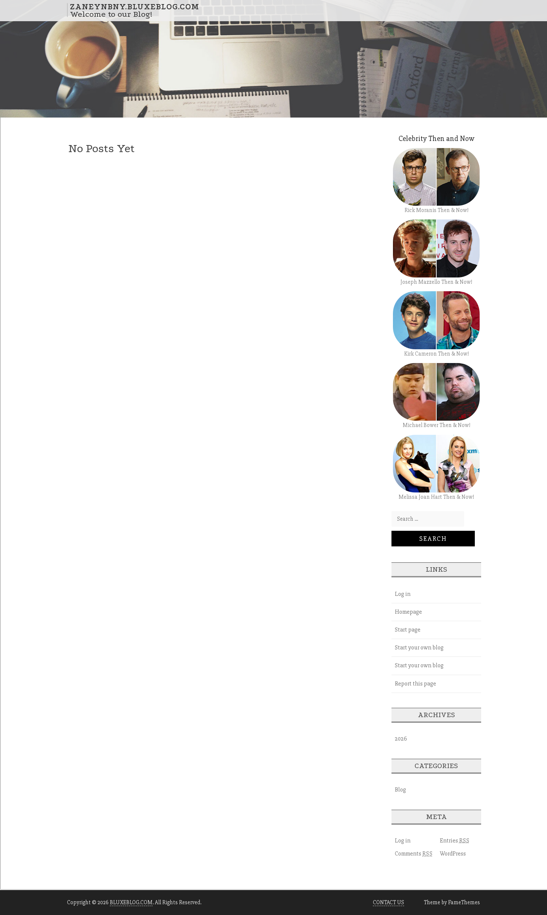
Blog (400, 789)
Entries (455, 840)
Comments (414, 853)
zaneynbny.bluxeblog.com (134, 6)
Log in (402, 594)
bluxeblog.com (131, 902)
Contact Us (388, 902)
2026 (401, 738)
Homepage (408, 612)
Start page (407, 629)
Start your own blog (419, 647)
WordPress (453, 853)
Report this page (415, 683)
